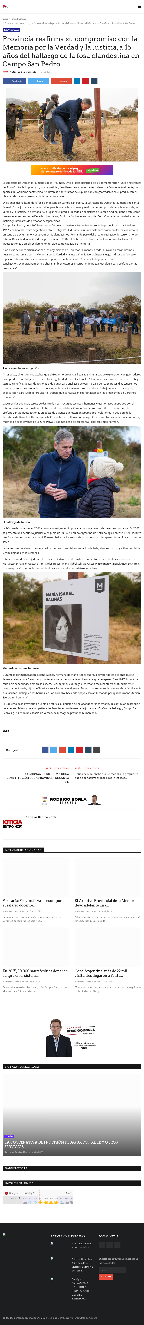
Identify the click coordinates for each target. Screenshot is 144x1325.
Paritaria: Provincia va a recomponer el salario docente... (34, 903)
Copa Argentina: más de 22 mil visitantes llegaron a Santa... (101, 973)
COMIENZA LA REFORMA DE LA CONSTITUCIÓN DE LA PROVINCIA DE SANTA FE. (38, 777)
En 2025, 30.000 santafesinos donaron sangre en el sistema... (35, 973)
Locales (9, 1136)
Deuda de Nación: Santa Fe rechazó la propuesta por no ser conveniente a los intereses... (106, 775)
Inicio (5, 19)
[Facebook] (45, 750)
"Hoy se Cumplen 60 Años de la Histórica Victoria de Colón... (82, 1265)
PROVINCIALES (18, 19)
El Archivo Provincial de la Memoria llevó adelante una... (106, 903)
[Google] (62, 750)
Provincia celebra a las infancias (82, 1245)
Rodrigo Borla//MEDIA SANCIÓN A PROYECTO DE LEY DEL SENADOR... (81, 1289)
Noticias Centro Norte (23, 72)
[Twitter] (53, 750)
